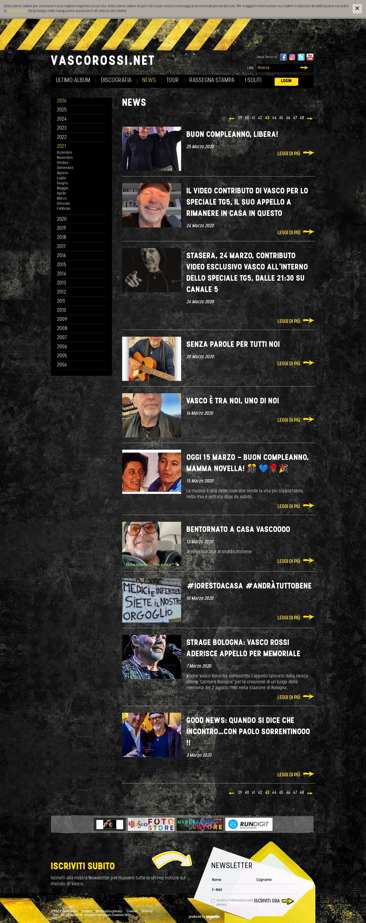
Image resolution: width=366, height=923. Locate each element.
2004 (62, 365)
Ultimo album (73, 80)
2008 (62, 328)
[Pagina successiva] (310, 119)
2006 (62, 347)
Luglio (61, 178)
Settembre (65, 168)
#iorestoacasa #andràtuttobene (249, 586)
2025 (62, 110)
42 (260, 118)
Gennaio (63, 204)
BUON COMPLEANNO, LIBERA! (232, 135)
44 (274, 118)
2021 (61, 146)
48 (302, 118)
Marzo (62, 199)
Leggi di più (289, 154)
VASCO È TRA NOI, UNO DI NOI (232, 401)
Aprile (61, 194)
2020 (62, 219)
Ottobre (63, 163)
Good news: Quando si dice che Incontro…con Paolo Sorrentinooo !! (248, 732)
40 (247, 118)
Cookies (132, 911)
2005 (62, 356)
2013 (61, 283)
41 (253, 118)
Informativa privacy (109, 911)
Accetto (235, 902)
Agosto (62, 173)
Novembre (65, 158)
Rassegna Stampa (212, 80)
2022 (62, 137)
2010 (61, 310)
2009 (62, 319)
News (149, 80)
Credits (87, 911)
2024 (62, 119)
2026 (62, 101)
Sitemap (147, 911)
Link (250, 68)
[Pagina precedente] (231, 119)
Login (286, 81)
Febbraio (63, 209)
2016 (61, 255)
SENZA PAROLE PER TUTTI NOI (233, 345)
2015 (61, 265)
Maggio (62, 188)
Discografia (116, 80)
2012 (61, 292)
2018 (61, 237)
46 (288, 118)
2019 (61, 228)
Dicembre (64, 153)
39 (240, 118)
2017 (61, 246)
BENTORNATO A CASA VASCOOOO (238, 530)
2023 (62, 128)
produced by (197, 916)
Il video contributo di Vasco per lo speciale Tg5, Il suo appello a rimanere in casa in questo (247, 202)
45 (281, 118)
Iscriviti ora (267, 901)
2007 (62, 337)
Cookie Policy (17, 11)
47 (295, 118)
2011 (61, 301)
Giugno (62, 183)
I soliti (253, 80)
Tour (173, 80)
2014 (61, 274)
